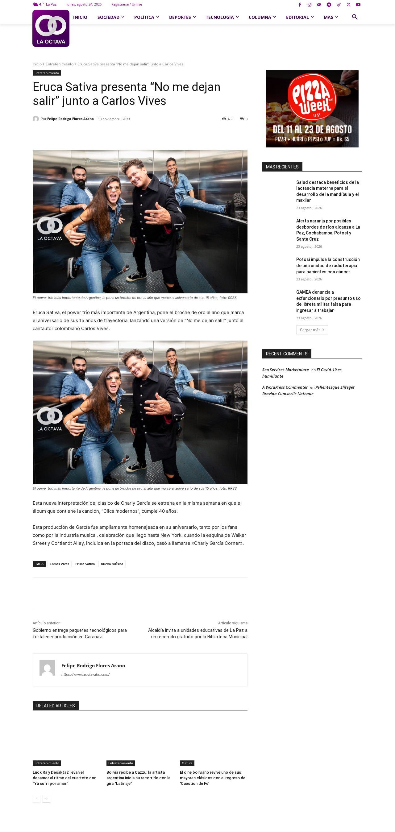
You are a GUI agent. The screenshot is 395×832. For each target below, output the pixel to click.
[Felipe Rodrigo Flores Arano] (37, 119)
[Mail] (319, 5)
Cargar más (310, 329)
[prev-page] (36, 799)
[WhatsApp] (118, 135)
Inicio (37, 64)
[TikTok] (339, 5)
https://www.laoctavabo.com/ (85, 674)
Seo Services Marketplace (285, 369)
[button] (354, 17)
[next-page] (46, 799)
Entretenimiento (59, 64)
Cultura (187, 763)
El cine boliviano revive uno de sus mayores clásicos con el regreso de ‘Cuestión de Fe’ (212, 778)
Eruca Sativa (85, 563)
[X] (348, 5)
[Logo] (51, 28)
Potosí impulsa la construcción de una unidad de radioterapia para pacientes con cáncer (328, 265)
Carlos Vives (59, 563)
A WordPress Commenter (285, 387)
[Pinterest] (104, 135)
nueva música (112, 563)
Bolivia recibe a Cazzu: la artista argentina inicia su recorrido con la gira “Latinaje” (138, 778)
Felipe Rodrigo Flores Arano (70, 118)
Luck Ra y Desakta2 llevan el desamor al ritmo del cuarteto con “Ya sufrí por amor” (64, 778)
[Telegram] (329, 5)
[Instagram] (309, 5)
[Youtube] (358, 5)
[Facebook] (300, 5)
